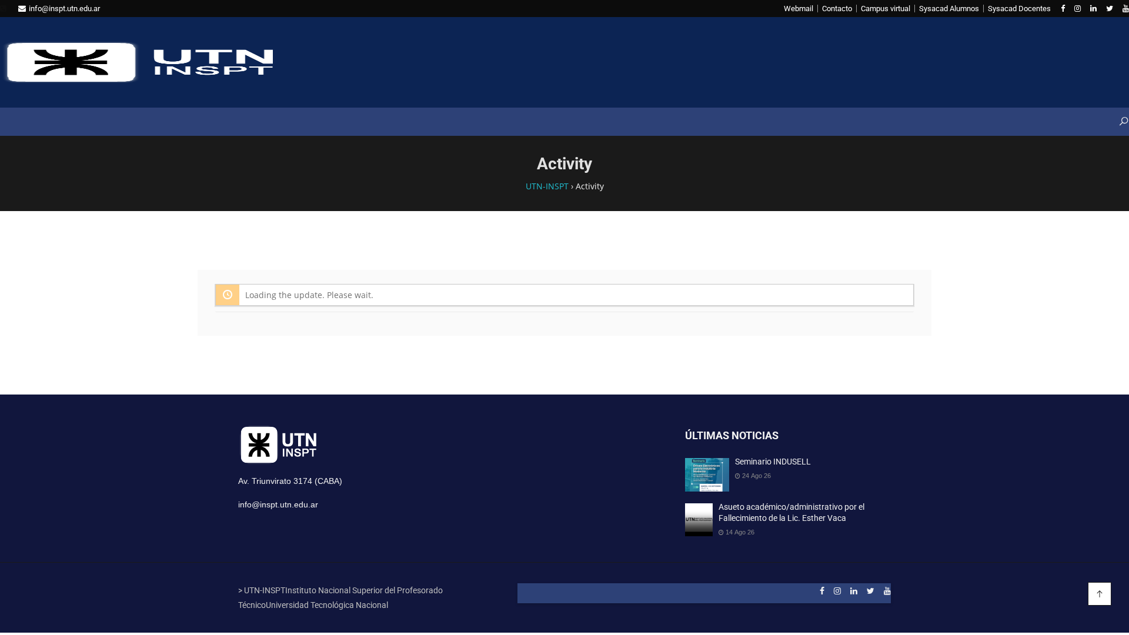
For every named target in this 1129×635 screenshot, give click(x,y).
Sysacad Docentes (1019, 8)
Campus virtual (885, 8)
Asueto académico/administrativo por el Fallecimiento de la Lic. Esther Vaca (791, 512)
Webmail (798, 8)
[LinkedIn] (1093, 8)
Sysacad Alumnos (949, 8)
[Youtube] (1126, 8)
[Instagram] (1077, 8)
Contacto (837, 8)
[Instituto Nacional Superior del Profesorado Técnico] (136, 62)
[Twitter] (1109, 8)
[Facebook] (1063, 8)
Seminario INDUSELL (773, 461)
